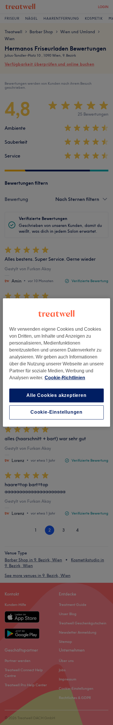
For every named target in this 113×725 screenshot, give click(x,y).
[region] (56, 362)
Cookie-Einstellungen (56, 412)
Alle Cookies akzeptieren (56, 395)
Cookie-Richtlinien (65, 377)
